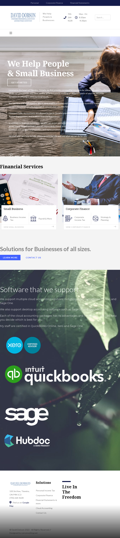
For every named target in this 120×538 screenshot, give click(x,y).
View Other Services (76, 227)
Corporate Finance (54, 3)
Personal (35, 3)
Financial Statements (79, 3)
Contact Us (33, 257)
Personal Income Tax (45, 490)
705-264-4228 (70, 17)
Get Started (19, 82)
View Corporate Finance (16, 227)
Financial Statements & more (46, 502)
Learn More (10, 257)
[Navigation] (11, 33)
